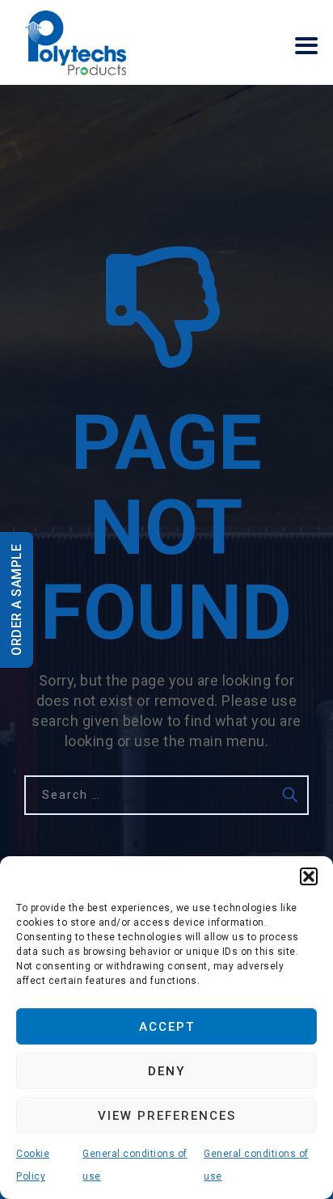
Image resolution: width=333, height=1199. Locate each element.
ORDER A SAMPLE (16, 600)
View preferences (167, 1115)
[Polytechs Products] (75, 42)
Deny (166, 1071)
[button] (309, 876)
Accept (167, 1027)
